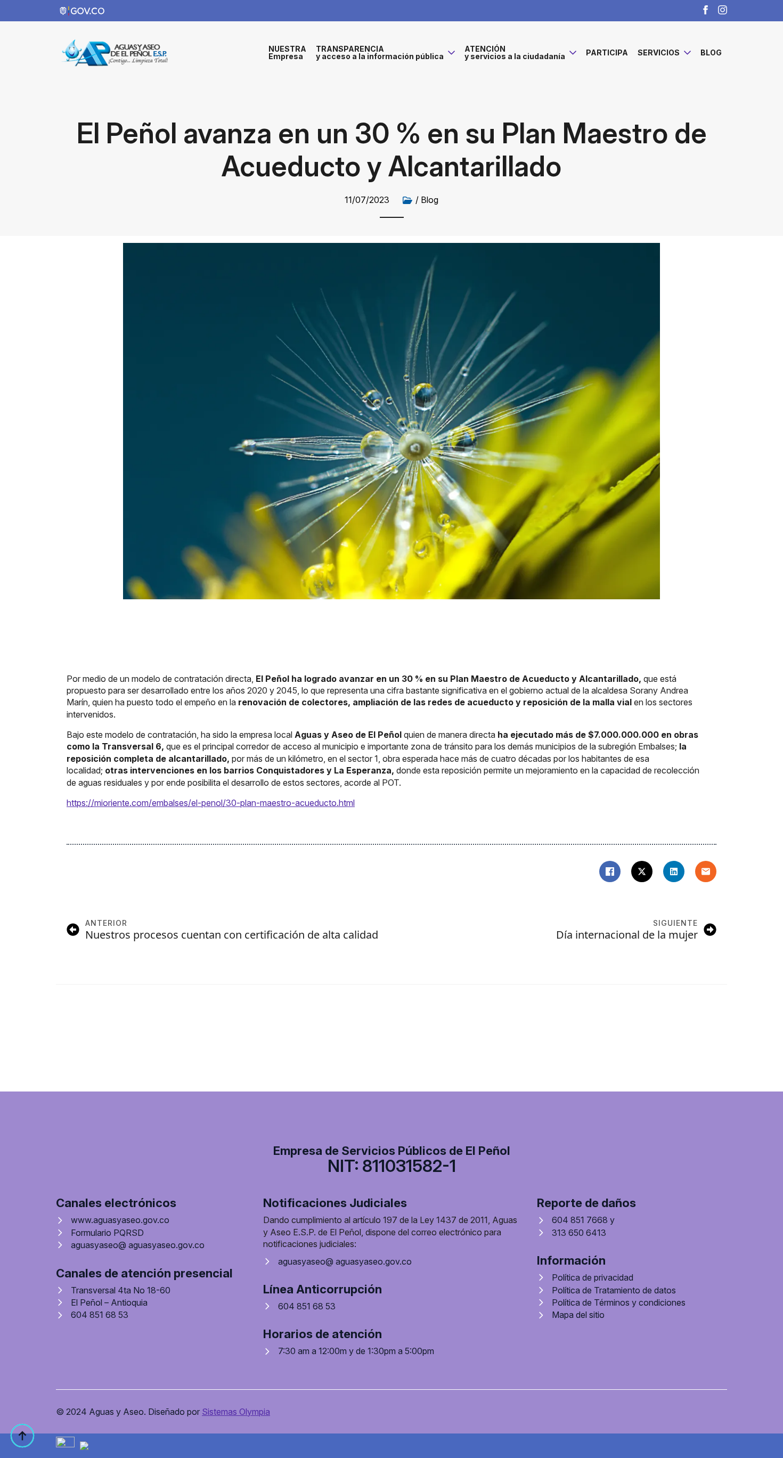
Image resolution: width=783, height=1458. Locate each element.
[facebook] (705, 9)
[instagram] (722, 9)
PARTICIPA (607, 52)
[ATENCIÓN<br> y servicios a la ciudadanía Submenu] (570, 52)
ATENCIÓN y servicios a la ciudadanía (514, 52)
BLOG (711, 52)
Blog (429, 199)
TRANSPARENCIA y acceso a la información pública (380, 52)
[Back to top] (22, 1435)
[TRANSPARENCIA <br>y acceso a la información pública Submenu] (449, 52)
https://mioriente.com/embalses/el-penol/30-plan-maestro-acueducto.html (211, 802)
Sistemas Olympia (236, 1411)
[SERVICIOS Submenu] (685, 52)
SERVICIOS (659, 52)
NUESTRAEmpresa (287, 52)
